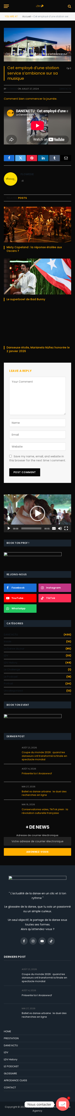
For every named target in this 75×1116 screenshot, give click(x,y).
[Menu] (6, 6)
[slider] (31, 528)
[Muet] (60, 528)
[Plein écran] (66, 528)
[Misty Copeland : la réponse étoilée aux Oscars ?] (37, 224)
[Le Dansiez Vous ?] (39, 6)
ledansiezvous (36, 1107)
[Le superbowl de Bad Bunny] (37, 276)
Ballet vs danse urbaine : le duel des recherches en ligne (44, 793)
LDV (6, 655)
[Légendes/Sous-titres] (54, 528)
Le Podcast (11, 676)
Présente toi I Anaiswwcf (37, 773)
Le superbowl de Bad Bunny (26, 299)
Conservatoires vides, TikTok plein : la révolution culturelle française (45, 811)
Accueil (26, 16)
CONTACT (10, 1087)
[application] (37, 513)
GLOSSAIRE (10, 1073)
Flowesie (12, 88)
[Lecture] (9, 528)
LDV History (10, 662)
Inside (7, 641)
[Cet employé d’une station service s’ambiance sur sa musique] (37, 44)
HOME (7, 1031)
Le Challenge (12, 669)
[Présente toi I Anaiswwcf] (11, 773)
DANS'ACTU (65, 88)
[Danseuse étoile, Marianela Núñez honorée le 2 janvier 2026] (37, 325)
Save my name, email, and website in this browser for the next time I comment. (37, 458)
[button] (37, 513)
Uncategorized (13, 690)
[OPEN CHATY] (62, 1104)
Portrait (8, 683)
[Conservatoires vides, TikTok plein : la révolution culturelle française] (11, 809)
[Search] (69, 6)
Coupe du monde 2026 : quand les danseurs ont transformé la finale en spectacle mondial (44, 755)
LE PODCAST (11, 1066)
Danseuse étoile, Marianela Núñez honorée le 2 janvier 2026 (38, 349)
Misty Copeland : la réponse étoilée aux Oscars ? (34, 249)
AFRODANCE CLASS (15, 1080)
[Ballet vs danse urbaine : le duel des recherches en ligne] (11, 791)
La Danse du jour (14, 648)
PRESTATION (11, 1038)
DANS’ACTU (11, 1045)
